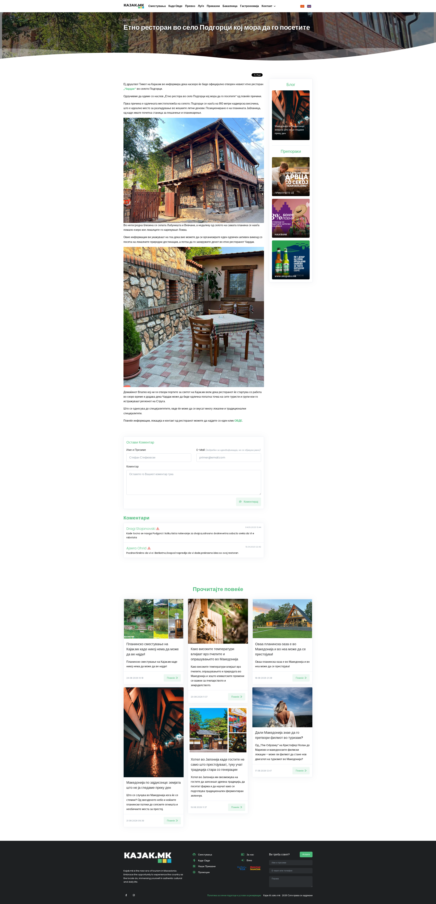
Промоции (203, 872)
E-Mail (228, 450)
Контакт (267, 6)
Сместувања (157, 6)
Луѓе (201, 6)
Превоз (190, 6)
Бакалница (230, 6)
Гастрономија (249, 6)
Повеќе (171, 678)
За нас (250, 854)
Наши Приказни (206, 866)
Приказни (213, 6)
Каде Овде (175, 6)
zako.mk (275, 895)
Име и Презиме (136, 450)
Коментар (132, 466)
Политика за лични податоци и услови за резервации (234, 895)
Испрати (306, 854)
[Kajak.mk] (133, 6)
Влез (249, 860)
